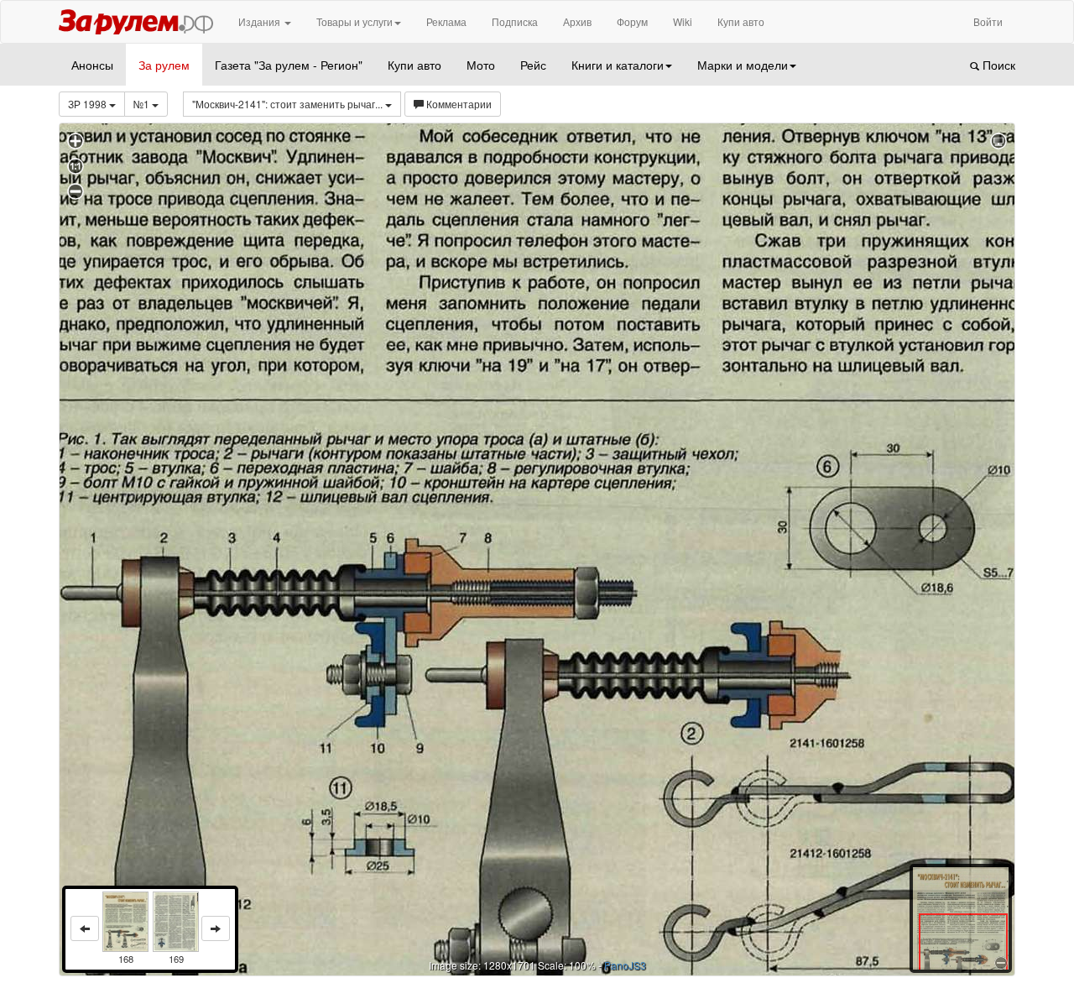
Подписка (515, 21)
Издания (260, 21)
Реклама (446, 21)
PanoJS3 (625, 965)
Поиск (997, 64)
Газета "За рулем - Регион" (288, 64)
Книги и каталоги (617, 64)
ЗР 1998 (88, 104)
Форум (632, 21)
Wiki (682, 21)
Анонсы (92, 64)
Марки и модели (742, 64)
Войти (988, 21)
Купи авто (740, 21)
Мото (481, 64)
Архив (577, 21)
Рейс (533, 64)
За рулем (164, 64)
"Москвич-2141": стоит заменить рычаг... (288, 104)
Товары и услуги (354, 21)
